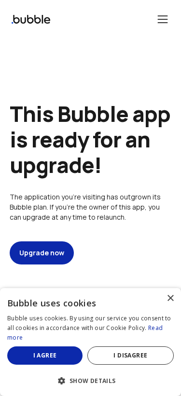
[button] (90, 380)
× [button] (170, 298)
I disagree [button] (130, 355)
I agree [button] (45, 355)
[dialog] (90, 342)
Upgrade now (41, 252)
